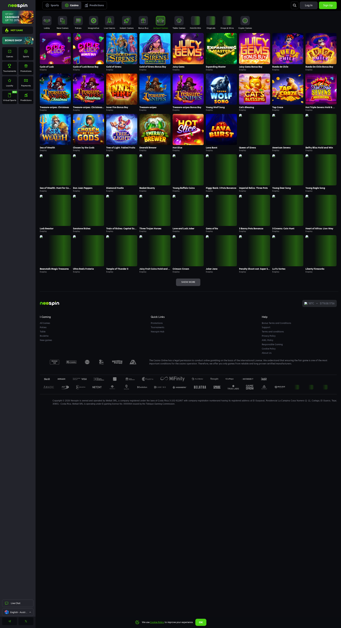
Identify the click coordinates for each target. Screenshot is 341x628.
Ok (201, 622)
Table (42, 331)
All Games (45, 323)
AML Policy (267, 340)
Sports (55, 5)
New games (46, 340)
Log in (308, 5)
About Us (267, 352)
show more (188, 282)
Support (266, 327)
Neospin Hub (157, 331)
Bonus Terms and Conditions (276, 323)
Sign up (328, 5)
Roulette (44, 335)
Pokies (43, 327)
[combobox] (17, 612)
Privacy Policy (268, 335)
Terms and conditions (273, 331)
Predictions (97, 5)
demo (55, 55)
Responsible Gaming (272, 344)
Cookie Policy (268, 348)
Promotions (157, 323)
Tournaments (157, 327)
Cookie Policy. (157, 622)
